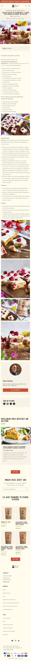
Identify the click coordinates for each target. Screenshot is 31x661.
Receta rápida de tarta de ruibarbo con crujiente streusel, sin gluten (14, 447)
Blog (4, 596)
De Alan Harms (16, 16)
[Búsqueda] (26, 5)
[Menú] (1, 5)
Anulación (5, 634)
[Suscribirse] (26, 489)
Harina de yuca (6, 522)
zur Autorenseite (15, 390)
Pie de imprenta (7, 618)
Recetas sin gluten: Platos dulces (15, 10)
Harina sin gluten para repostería (11, 603)
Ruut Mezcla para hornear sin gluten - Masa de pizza (22, 547)
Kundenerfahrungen (8, 609)
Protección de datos (8, 628)
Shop (4, 590)
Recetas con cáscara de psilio (10, 606)
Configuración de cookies (9, 631)
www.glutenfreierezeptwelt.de (9, 61)
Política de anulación (8, 624)
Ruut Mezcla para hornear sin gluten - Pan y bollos (22, 523)
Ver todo (3, 423)
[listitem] (4, 404)
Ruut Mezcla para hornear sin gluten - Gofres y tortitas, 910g (7, 548)
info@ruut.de (6, 581)
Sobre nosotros (6, 593)
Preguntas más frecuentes (9, 599)
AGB (4, 621)
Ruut (13, 658)
